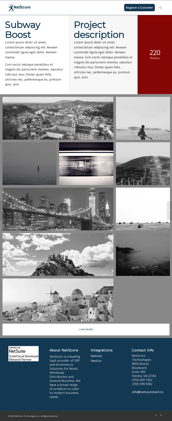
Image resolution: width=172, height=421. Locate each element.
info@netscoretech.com (149, 392)
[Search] (160, 7)
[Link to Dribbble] (161, 415)
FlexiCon (96, 361)
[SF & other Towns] (169, 210)
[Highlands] (2, 210)
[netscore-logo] (24, 7)
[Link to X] (156, 415)
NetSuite (96, 356)
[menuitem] (139, 7)
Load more (86, 329)
